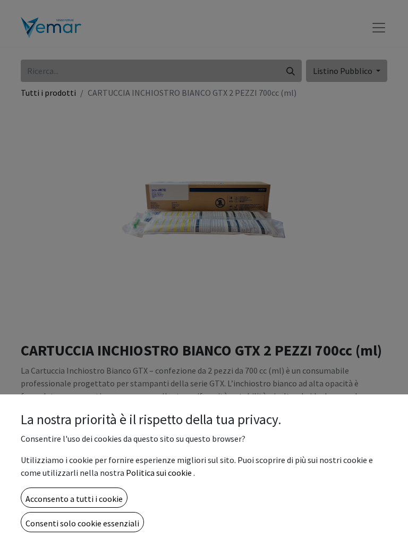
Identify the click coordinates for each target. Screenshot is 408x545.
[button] (74, 498)
